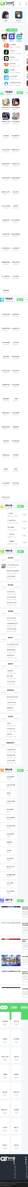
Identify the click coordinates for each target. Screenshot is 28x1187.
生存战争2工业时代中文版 (16, 164)
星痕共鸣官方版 (6, 107)
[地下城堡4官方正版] (15, 130)
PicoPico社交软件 (6, 370)
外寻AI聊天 (16, 455)
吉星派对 (16, 1074)
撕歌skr (6, 469)
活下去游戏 (16, 276)
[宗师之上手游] (5, 1052)
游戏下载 (15, 1175)
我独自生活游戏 (4, 1110)
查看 (24, 514)
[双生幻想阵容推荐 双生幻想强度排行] (11, 960)
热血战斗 (10, 637)
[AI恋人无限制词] (3, 818)
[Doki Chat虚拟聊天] (3, 884)
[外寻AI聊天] (15, 449)
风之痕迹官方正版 (6, 248)
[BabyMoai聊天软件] (15, 351)
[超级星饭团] (6, 393)
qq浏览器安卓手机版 (15, 82)
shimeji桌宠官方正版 (11, 834)
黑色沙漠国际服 (15, 234)
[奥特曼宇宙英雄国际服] (3, 572)
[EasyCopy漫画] (3, 683)
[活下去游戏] (15, 271)
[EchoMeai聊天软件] (15, 435)
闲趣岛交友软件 (6, 427)
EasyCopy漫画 (11, 681)
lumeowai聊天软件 (6, 483)
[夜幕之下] (16, 1123)
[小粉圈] (15, 393)
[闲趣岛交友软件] (6, 421)
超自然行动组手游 (6, 164)
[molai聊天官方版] (15, 323)
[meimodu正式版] (15, 365)
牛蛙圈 (8, 723)
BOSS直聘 (19, 41)
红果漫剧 (12, 70)
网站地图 (26, 1175)
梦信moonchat (6, 497)
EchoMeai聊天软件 (16, 441)
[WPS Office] (6, 64)
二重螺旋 (4, 1074)
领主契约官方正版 (15, 150)
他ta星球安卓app (15, 314)
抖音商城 (12, 57)
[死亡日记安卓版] (6, 200)
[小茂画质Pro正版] (3, 703)
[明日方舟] (18, 15)
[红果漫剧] (6, 71)
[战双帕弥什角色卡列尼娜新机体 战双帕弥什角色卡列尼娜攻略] (11, 976)
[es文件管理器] (6, 77)
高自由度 (10, 585)
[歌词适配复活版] (3, 876)
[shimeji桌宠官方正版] (3, 835)
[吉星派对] (16, 1069)
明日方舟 (18, 20)
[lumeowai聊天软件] (6, 477)
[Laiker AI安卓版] (3, 786)
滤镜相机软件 (10, 742)
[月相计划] (16, 1140)
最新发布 (26, 1168)
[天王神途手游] (15, 242)
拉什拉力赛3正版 (11, 597)
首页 (13, 3)
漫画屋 (8, 793)
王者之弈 (16, 1056)
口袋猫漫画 (10, 670)
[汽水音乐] (6, 52)
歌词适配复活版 (11, 875)
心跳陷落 (4, 1039)
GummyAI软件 (15, 384)
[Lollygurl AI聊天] (3, 802)
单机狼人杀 (16, 1092)
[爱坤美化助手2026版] (3, 698)
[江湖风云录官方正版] (15, 257)
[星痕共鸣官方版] (6, 102)
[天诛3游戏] (6, 130)
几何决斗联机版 (11, 576)
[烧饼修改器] (3, 709)
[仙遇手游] (15, 200)
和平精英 (11, 527)
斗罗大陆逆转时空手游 (15, 121)
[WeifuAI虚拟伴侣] (3, 810)
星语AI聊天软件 (6, 328)
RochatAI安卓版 (11, 826)
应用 (26, 4)
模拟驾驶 (10, 611)
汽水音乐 (12, 51)
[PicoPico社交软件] (6, 365)
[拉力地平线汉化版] (3, 630)
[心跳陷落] (5, 1034)
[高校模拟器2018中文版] (6, 285)
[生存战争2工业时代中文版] (15, 158)
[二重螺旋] (5, 1069)
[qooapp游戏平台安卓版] (3, 778)
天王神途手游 (15, 248)
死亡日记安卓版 (6, 206)
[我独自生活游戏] (5, 1105)
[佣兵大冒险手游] (15, 214)
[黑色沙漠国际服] (15, 228)
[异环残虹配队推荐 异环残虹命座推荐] (11, 993)
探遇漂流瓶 (16, 427)
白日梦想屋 (16, 1039)
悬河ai (15, 469)
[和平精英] (3, 528)
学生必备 (10, 716)
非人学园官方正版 (6, 276)
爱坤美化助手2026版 (12, 697)
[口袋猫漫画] (3, 672)
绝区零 (11, 513)
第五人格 (11, 534)
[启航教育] (3, 735)
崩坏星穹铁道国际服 (15, 178)
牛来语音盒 (6, 441)
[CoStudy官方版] (3, 730)
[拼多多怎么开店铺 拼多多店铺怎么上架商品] (11, 944)
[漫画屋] (3, 794)
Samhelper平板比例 (11, 858)
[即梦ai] (4, 36)
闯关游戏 (10, 558)
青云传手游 (16, 192)
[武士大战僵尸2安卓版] (3, 645)
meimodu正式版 (15, 370)
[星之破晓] (16, 1105)
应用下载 (15, 1168)
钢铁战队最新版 (11, 650)
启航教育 (9, 734)
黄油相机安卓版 (11, 755)
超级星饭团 (6, 399)
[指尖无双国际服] (15, 102)
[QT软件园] (6, 4)
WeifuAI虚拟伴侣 (11, 809)
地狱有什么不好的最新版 (6, 192)
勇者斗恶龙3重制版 (6, 178)
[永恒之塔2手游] (6, 144)
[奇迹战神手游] (6, 214)
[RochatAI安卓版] (3, 827)
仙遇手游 (15, 206)
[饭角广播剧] (3, 677)
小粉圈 (15, 399)
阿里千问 (12, 41)
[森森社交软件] (6, 407)
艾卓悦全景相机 (11, 760)
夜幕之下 (16, 1127)
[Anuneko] (3, 851)
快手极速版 (13, 44)
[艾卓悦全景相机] (3, 762)
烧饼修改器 (10, 708)
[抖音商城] (6, 58)
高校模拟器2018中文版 (6, 290)
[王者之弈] (16, 1052)
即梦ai (4, 41)
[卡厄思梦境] (5, 1016)
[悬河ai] (15, 463)
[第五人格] (3, 535)
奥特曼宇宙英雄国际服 (13, 571)
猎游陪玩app (6, 455)
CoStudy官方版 (11, 729)
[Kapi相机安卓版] (3, 751)
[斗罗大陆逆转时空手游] (15, 116)
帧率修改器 (10, 690)
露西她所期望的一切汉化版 (6, 262)
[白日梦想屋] (16, 1034)
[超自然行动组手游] (6, 158)
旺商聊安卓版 (6, 384)
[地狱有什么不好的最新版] (6, 186)
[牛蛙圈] (3, 724)
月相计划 (16, 1145)
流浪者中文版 (6, 234)
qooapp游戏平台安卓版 (11, 777)
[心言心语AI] (15, 337)
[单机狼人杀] (16, 1087)
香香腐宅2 (9, 842)
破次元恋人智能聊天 (11, 866)
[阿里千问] (12, 36)
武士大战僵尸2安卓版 (12, 644)
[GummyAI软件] (15, 379)
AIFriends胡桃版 (6, 342)
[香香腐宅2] (3, 843)
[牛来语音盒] (6, 435)
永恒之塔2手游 (6, 150)
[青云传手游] (15, 186)
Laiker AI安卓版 (11, 785)
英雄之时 (4, 1145)
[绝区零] (3, 514)
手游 (20, 4)
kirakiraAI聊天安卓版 (15, 413)
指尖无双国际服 (15, 107)
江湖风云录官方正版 (15, 262)
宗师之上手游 (4, 1056)
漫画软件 (10, 664)
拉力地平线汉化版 (11, 629)
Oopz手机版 (15, 483)
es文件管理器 (13, 76)
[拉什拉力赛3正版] (3, 598)
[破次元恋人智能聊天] (3, 867)
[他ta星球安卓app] (15, 309)
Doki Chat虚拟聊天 (11, 883)
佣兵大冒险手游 (15, 220)
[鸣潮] (5, 15)
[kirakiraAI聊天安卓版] (15, 407)
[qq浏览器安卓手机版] (6, 83)
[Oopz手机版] (15, 477)
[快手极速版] (6, 45)
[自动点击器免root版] (3, 892)
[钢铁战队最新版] (3, 651)
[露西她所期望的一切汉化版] (6, 257)
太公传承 (4, 1127)
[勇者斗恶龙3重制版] (6, 172)
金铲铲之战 (12, 520)
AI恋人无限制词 (11, 817)
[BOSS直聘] (19, 36)
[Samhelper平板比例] (3, 859)
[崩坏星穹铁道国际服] (15, 172)
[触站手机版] (6, 351)
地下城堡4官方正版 (16, 136)
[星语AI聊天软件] (6, 323)
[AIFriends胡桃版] (6, 337)
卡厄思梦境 (5, 1021)
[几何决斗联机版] (3, 577)
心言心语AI (16, 342)
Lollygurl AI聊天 (11, 801)
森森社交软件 (6, 413)
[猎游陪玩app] (6, 449)
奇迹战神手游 (6, 220)
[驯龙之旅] (5, 1087)
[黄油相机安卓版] (3, 756)
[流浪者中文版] (6, 228)
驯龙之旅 (4, 1092)
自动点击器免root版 (11, 891)
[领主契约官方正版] (15, 144)
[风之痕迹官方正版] (6, 242)
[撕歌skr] (6, 463)
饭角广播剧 (10, 676)
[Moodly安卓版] (6, 309)
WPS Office (13, 63)
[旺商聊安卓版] (6, 379)
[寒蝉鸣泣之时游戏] (6, 116)
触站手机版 (6, 356)
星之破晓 (16, 1110)
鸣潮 (5, 20)
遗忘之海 (16, 1021)
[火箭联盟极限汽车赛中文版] (3, 625)
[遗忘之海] (16, 1016)
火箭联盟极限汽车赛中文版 (13, 623)
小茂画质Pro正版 (11, 702)
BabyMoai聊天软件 (16, 356)
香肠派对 (11, 541)
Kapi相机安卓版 (11, 749)
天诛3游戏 (6, 135)
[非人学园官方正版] (6, 271)
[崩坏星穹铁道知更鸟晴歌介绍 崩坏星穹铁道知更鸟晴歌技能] (11, 912)
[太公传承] (5, 1123)
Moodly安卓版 (6, 314)
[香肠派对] (3, 542)
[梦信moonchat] (6, 491)
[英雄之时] (5, 1140)
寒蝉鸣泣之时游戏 (6, 121)
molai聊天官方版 (16, 328)
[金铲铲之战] (3, 521)
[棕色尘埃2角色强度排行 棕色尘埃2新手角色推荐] (11, 928)
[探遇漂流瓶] (15, 421)
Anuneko (9, 850)
